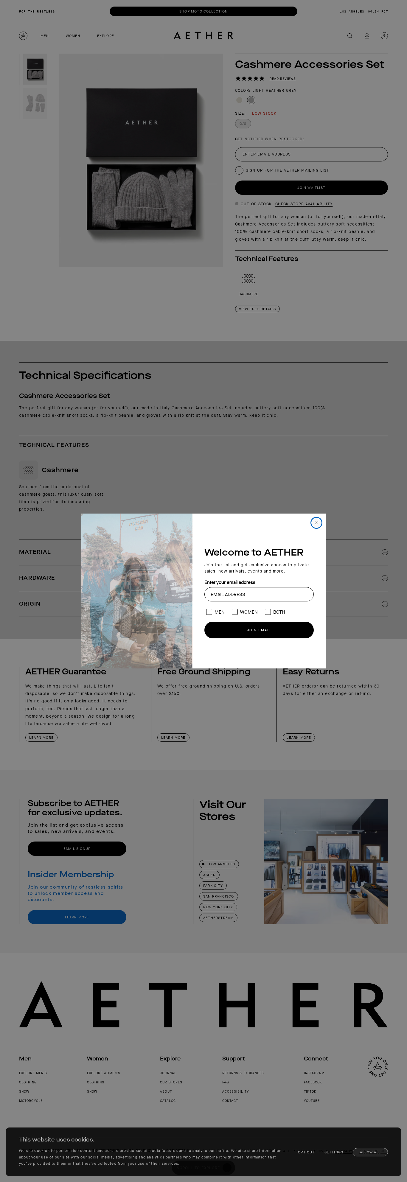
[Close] (316, 522)
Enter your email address (229, 582)
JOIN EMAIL (259, 630)
